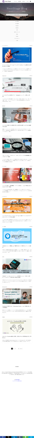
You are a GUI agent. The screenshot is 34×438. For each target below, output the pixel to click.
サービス (15, 1)
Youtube (17, 36)
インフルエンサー (4, 196)
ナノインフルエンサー (5, 45)
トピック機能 (4, 226)
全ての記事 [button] (17, 21)
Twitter (17, 34)
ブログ (27, 1)
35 (18, 348)
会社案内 (19, 1)
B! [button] (31, 437)
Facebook (17, 25)
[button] (3, 437)
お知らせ (23, 1)
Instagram (17, 27)
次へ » (21, 348)
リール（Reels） (4, 166)
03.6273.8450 (17, 379)
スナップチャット (17, 38)
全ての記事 (17, 23)
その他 (17, 40)
